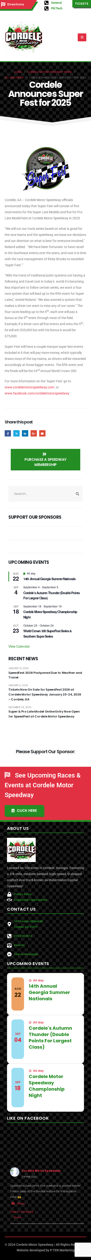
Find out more (42, 1006)
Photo (21, 1204)
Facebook (8, 433)
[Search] (78, 493)
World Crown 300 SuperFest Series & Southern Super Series (47, 633)
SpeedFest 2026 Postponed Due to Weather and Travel (45, 675)
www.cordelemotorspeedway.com (29, 387)
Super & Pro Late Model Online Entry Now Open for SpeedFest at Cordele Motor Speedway (44, 714)
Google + (34, 433)
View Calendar (19, 646)
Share (17, 1217)
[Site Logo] (23, 37)
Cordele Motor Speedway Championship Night (47, 1086)
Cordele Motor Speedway (41, 1171)
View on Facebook (22, 1212)
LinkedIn (25, 433)
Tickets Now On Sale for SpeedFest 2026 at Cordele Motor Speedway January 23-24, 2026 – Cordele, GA (44, 694)
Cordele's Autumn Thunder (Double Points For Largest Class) (50, 1037)
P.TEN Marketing (62, 1250)
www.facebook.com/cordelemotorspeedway (37, 393)
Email (42, 433)
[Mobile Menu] (82, 37)
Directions (15, 4)
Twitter (16, 433)
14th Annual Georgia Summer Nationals (49, 578)
